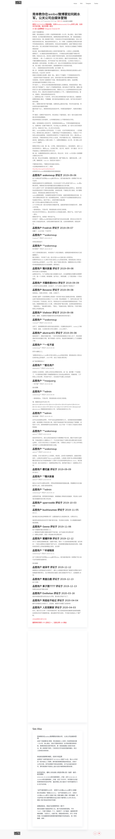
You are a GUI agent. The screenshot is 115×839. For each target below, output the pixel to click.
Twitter (96, 3)
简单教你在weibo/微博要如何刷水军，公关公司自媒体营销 (57, 737)
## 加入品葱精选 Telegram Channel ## (46, 29)
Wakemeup (37, 21)
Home (75, 3)
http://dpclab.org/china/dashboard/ (43, 169)
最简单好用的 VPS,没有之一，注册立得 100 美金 (49, 623)
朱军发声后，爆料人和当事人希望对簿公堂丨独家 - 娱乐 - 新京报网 (57, 773)
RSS (81, 3)
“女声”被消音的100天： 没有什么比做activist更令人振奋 (56, 790)
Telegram (88, 3)
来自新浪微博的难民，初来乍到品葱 (49, 757)
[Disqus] (57, 657)
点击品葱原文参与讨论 (39, 619)
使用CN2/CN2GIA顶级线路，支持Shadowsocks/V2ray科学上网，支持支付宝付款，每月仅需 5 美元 (57, 25)
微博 (58, 21)
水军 (61, 21)
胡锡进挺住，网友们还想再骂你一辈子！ (51, 806)
